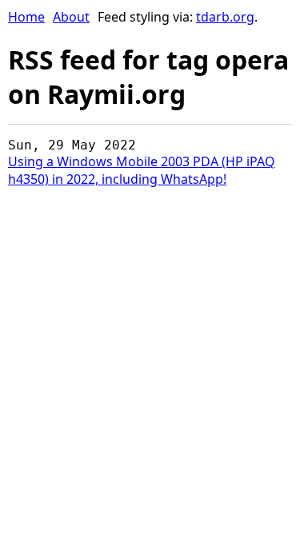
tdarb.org (225, 17)
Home (26, 17)
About (71, 17)
